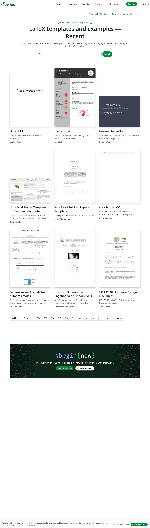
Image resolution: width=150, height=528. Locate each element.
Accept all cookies (139, 524)
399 (73, 318)
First (15, 318)
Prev (25, 318)
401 (88, 318)
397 (59, 318)
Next (109, 318)
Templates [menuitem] (86, 4)
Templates (105, 14)
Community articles (131, 14)
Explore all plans (84, 368)
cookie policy (30, 525)
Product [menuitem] (59, 4)
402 (95, 318)
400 (80, 318)
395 (45, 318)
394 (38, 318)
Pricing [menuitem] (98, 4)
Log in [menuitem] (143, 4)
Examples (116, 14)
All (96, 14)
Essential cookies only (120, 524)
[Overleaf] (9, 4)
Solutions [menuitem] (73, 4)
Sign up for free (65, 368)
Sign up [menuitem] (131, 4)
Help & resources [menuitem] (113, 4)
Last (119, 318)
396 (52, 318)
